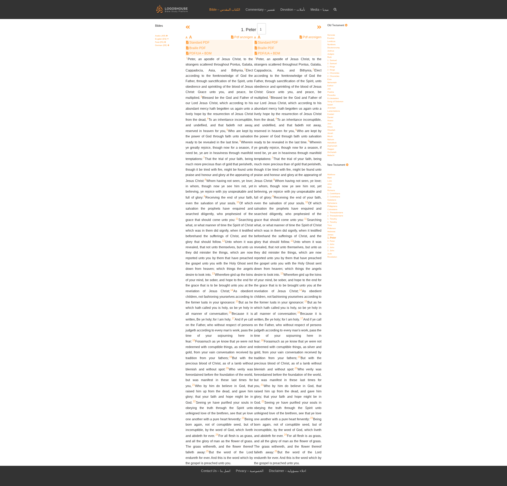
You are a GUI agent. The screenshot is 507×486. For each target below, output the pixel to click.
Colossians (332, 209)
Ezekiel (330, 114)
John (329, 184)
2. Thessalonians (335, 216)
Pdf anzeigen (243, 37)
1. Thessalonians (335, 212)
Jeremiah (331, 108)
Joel (329, 124)
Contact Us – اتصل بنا (215, 471)
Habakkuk (331, 143)
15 (237, 301)
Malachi (330, 155)
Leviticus (331, 41)
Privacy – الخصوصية (249, 471)
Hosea (330, 120)
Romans (331, 190)
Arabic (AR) (160, 36)
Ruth (329, 57)
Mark (329, 178)
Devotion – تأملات (292, 9)
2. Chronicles (333, 76)
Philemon (331, 228)
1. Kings (331, 67)
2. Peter (331, 241)
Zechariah (331, 152)
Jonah (330, 133)
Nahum (330, 139)
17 (233, 318)
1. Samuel (332, 60)
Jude (329, 254)
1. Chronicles (333, 73)
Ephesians (332, 203)
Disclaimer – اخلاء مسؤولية (287, 471)
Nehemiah (332, 82)
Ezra (329, 79)
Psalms (330, 92)
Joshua (330, 51)
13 (213, 273)
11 (237, 218)
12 (223, 240)
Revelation (332, 257)
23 (243, 418)
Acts (329, 187)
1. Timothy (332, 219)
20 (227, 368)
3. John (330, 250)
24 (216, 434)
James (330, 235)
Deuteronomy (333, 48)
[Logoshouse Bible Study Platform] (179, 9)
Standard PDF (199, 42)
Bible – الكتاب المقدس (224, 9)
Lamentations (333, 111)
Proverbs (331, 95)
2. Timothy (332, 222)
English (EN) (160, 39)
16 (230, 312)
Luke (329, 181)
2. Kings (331, 70)
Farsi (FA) (159, 42)
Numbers (331, 44)
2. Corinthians (333, 197)
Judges (330, 54)
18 (193, 340)
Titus (329, 225)
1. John (330, 244)
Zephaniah (332, 146)
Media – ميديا (320, 9)
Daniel (330, 117)
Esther (330, 86)
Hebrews (331, 231)
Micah (330, 136)
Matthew (331, 174)
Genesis (331, 35)
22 (194, 401)
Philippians (332, 206)
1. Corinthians (333, 193)
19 (230, 357)
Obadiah (331, 130)
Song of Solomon (335, 101)
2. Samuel (332, 63)
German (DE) (161, 45)
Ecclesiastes (333, 98)
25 (207, 451)
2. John (330, 247)
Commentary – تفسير (260, 9)
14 (231, 290)
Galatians (331, 200)
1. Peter (331, 237)
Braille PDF (197, 48)
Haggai (330, 149)
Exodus (330, 38)
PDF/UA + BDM (200, 53)
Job (329, 89)
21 (193, 384)
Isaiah (330, 105)
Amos (330, 127)
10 (237, 202)
